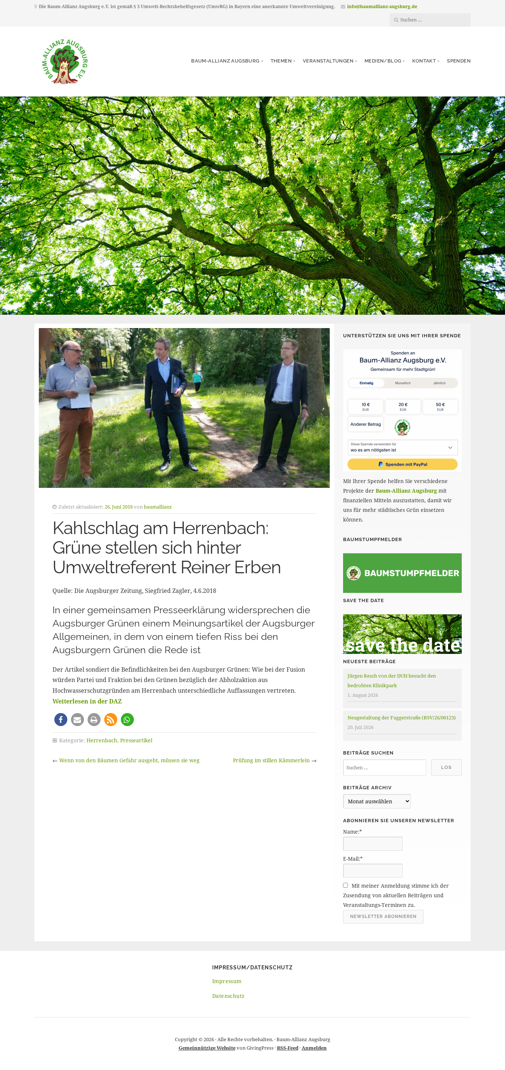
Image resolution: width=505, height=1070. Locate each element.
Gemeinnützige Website (207, 1047)
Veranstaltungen (328, 61)
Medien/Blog (383, 61)
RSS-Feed (287, 1047)
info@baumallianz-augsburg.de (382, 6)
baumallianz (158, 506)
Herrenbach (102, 740)
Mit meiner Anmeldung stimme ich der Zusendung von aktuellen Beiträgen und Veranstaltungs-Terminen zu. (396, 895)
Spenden (459, 61)
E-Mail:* (353, 858)
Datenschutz (228, 995)
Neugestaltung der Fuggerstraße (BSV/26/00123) (402, 717)
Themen (281, 61)
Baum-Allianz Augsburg (225, 61)
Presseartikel (136, 740)
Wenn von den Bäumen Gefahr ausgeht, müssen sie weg (129, 760)
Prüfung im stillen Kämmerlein (271, 760)
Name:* (352, 831)
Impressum (227, 981)
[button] (60, 719)
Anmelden (314, 1047)
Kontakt (424, 61)
